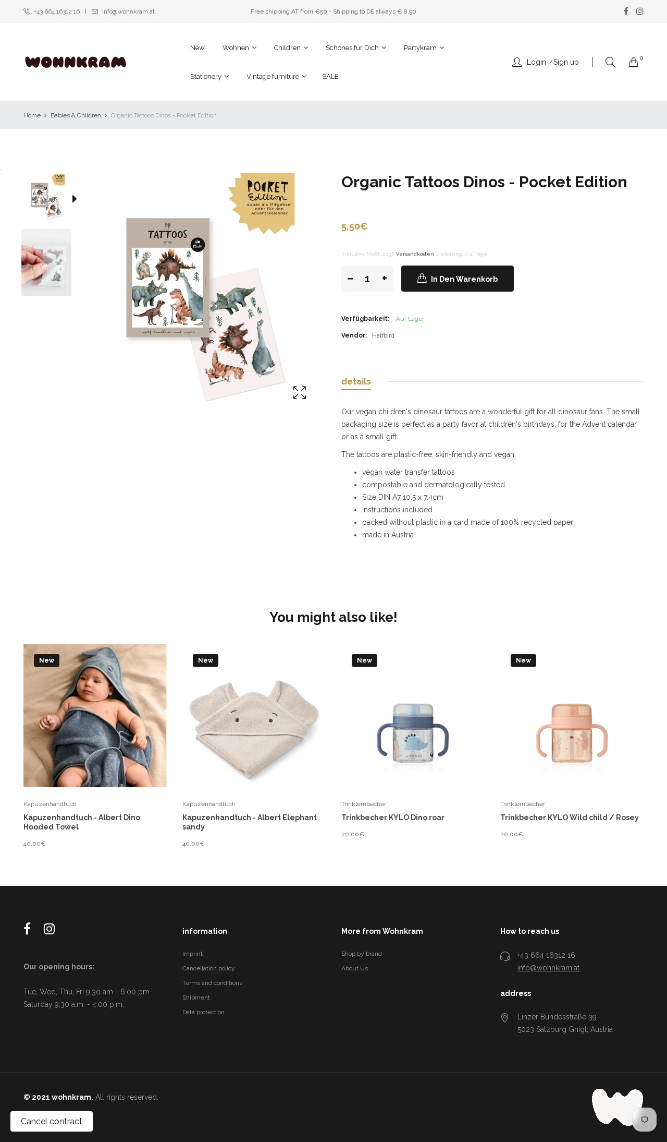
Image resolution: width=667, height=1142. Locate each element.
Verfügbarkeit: (365, 318)
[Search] (611, 62)
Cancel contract (51, 1121)
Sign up (566, 62)
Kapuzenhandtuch (50, 804)
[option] (51, 201)
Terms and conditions (212, 983)
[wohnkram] (75, 62)
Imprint (192, 953)
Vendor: (354, 335)
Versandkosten (415, 254)
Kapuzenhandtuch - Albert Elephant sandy (249, 822)
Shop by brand (361, 953)
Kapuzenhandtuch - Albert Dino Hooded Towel (81, 822)
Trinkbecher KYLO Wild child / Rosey (569, 817)
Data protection (203, 1012)
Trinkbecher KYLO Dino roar (392, 817)
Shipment (196, 997)
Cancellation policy (208, 968)
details (356, 382)
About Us (354, 968)
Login (536, 62)
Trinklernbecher (363, 804)
